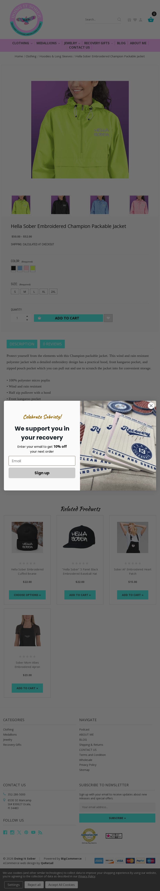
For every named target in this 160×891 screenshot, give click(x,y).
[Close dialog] (151, 405)
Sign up (42, 473)
